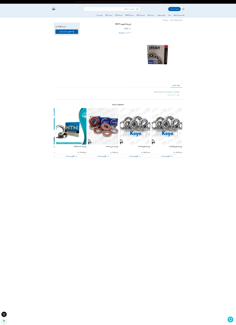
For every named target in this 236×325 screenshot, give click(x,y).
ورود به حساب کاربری (173, 95)
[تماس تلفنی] (4, 314)
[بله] (4, 321)
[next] (56, 133)
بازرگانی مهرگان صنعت (176, 20)
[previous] (180, 133)
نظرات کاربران (176, 85)
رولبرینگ (165, 20)
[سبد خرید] (183, 9)
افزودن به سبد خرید (65, 32)
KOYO (126, 29)
